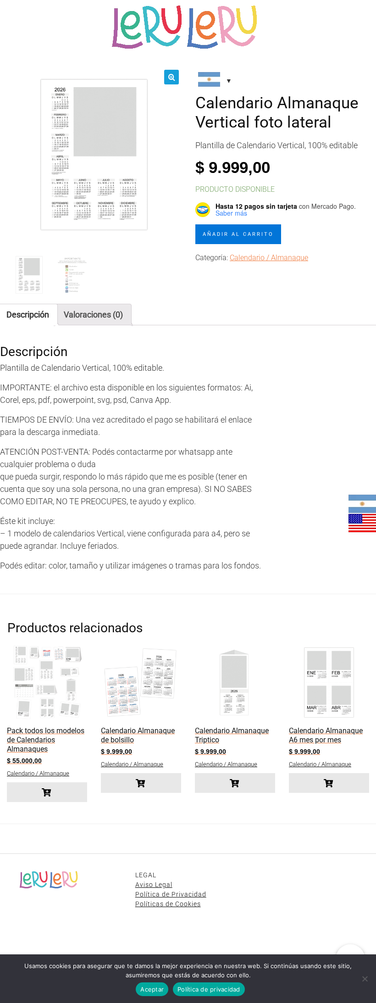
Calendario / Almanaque (269, 257)
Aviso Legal (153, 884)
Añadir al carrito (238, 234)
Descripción (27, 314)
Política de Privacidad (170, 894)
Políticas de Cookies (168, 904)
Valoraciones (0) (93, 314)
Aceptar (152, 989)
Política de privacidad (208, 989)
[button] (171, 77)
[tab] (93, 314)
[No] (364, 978)
